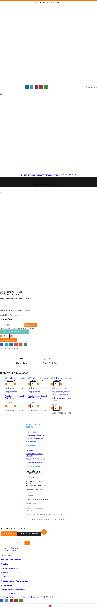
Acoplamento (30, 328)
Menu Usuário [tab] (11, 550)
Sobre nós (30, 451)
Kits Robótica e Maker (11, 560)
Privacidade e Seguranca (35, 435)
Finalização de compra (29, 534)
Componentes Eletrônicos (13, 590)
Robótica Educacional (31, 175)
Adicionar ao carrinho (8, 340)
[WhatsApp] (46, 87)
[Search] (27, 543)
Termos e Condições (34, 438)
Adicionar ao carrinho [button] (15, 388)
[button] (60, 2)
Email (20, 344)
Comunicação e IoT (9, 568)
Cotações (55, 175)
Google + (16, 344)
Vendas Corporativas (34, 462)
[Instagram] (41, 87)
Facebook (1, 344)
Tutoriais (46, 175)
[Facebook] (27, 87)
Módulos (5, 577)
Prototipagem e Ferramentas (14, 581)
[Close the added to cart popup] (44, 532)
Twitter (6, 344)
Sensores (5, 572)
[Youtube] (36, 87)
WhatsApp (25, 344)
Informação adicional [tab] (10, 348)
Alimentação (6, 585)
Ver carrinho (9, 533)
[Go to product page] (16, 379)
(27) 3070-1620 (68, 175)
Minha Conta (31, 441)
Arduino (4, 564)
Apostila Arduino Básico (35, 459)
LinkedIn (11, 344)
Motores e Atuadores (60, 394)
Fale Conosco (31, 432)
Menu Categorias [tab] (13, 548)
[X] (31, 87)
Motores (67, 392)
